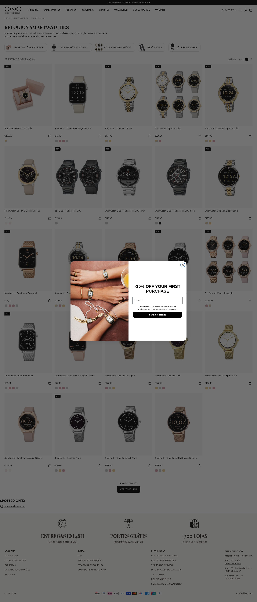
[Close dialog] (183, 265)
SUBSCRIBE (157, 314)
